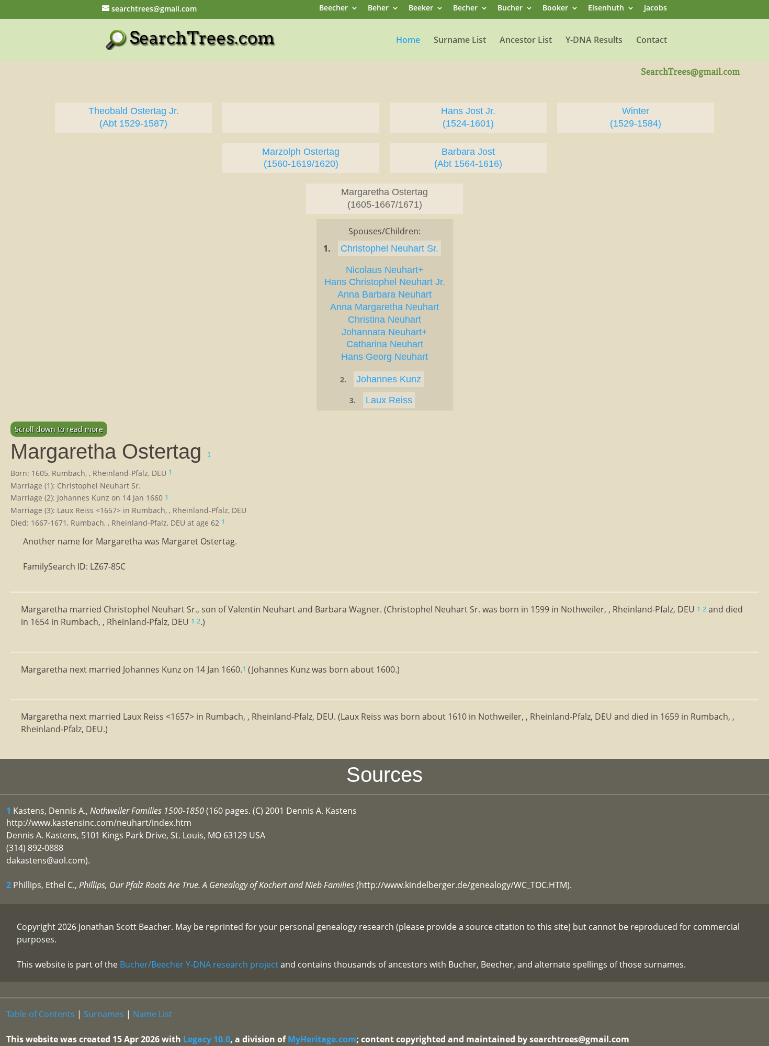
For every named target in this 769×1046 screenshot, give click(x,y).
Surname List (460, 41)
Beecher (333, 9)
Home (408, 41)
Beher (378, 9)
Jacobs (655, 9)
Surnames (104, 1014)
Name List (152, 1014)
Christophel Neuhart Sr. (389, 248)
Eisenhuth (606, 9)
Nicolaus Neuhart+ (385, 270)
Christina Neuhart (384, 319)
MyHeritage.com (322, 1039)
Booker (555, 9)
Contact (651, 41)
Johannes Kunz (388, 379)
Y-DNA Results (594, 41)
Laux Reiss (389, 400)
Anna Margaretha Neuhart (384, 307)
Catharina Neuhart (384, 344)
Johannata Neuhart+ (384, 332)
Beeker (421, 9)
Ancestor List (526, 41)
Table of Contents (40, 1014)
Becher (465, 9)
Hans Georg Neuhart (384, 356)
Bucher (510, 9)
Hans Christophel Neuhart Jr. (384, 282)
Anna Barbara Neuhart (384, 294)
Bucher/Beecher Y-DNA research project (199, 964)
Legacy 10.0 (206, 1039)
